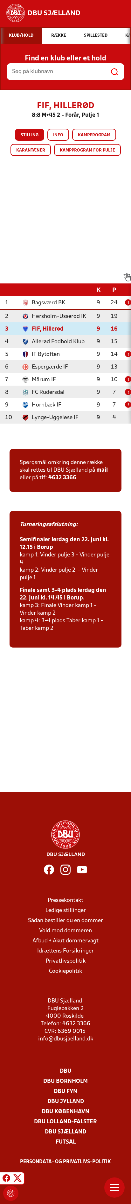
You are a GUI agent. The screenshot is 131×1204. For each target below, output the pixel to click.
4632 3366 (62, 478)
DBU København (65, 1111)
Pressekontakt (65, 900)
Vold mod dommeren (65, 931)
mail (102, 470)
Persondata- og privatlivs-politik (65, 1162)
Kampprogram (94, 135)
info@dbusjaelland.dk (65, 1039)
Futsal (66, 1142)
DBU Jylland (65, 1101)
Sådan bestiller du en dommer (65, 920)
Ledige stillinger (65, 910)
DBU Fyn (65, 1091)
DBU (65, 1071)
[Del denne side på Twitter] (17, 1179)
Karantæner (30, 150)
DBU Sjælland (65, 1132)
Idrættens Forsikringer (65, 951)
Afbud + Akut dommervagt (65, 941)
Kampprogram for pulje (87, 150)
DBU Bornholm (65, 1081)
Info (58, 135)
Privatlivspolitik (66, 961)
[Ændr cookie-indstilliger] (10, 1193)
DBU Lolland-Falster (65, 1122)
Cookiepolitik (65, 971)
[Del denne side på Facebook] (6, 1179)
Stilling (29, 135)
